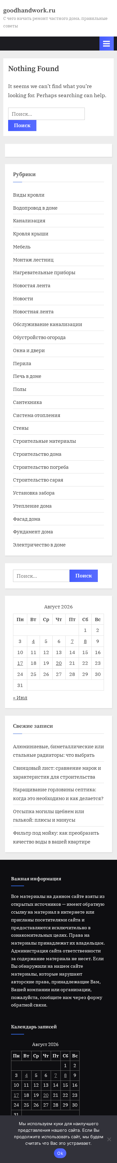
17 (20, 663)
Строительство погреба (41, 467)
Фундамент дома (33, 531)
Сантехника (27, 402)
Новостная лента (33, 311)
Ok (60, 1153)
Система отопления (36, 415)
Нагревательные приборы (44, 272)
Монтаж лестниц (33, 259)
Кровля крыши (30, 233)
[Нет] (109, 1139)
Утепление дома (32, 505)
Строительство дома (37, 454)
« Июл (20, 697)
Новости (23, 298)
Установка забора (34, 492)
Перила (22, 363)
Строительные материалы (44, 441)
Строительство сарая (38, 479)
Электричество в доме (39, 544)
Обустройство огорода (39, 337)
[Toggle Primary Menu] (106, 44)
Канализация (29, 220)
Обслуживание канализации (47, 324)
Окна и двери (29, 350)
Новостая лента (31, 285)
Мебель (22, 246)
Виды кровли (29, 194)
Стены (21, 428)
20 (59, 663)
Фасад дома (26, 518)
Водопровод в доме (35, 207)
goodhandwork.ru (29, 10)
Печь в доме (27, 376)
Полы (19, 389)
